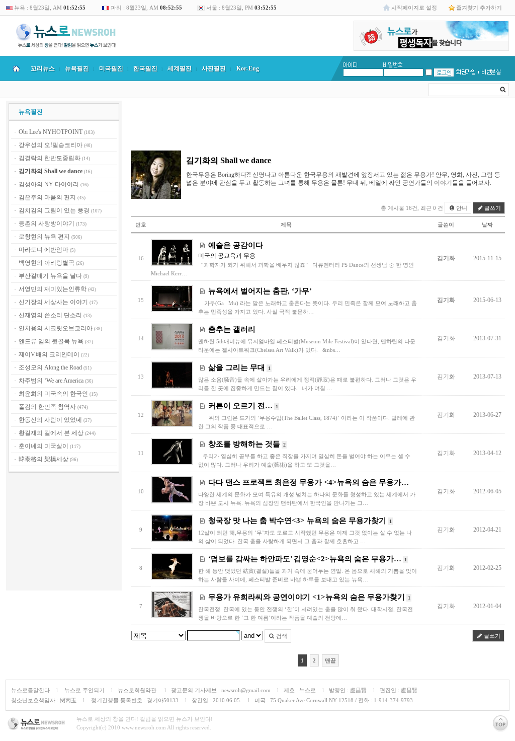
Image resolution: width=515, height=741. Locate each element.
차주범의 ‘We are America (51, 380)
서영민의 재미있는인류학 (53, 288)
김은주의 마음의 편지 (47, 197)
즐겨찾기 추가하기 (479, 8)
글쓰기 (492, 208)
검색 (281, 636)
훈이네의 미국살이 (43, 446)
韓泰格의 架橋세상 (43, 459)
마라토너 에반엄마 (43, 249)
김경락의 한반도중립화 (49, 158)
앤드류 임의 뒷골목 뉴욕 (51, 341)
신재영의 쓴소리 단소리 (50, 315)
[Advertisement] (64, 533)
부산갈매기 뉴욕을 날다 (50, 275)
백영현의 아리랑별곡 (46, 262)
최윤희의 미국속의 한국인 (53, 393)
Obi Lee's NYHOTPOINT (50, 131)
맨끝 (330, 660)
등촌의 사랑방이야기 (46, 223)
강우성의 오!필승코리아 (50, 145)
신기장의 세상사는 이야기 (53, 302)
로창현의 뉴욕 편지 (44, 236)
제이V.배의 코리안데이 (49, 354)
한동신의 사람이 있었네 (50, 419)
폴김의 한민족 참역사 (47, 406)
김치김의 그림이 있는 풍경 (54, 210)
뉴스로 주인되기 (84, 690)
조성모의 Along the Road (50, 367)
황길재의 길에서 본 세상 (51, 432)
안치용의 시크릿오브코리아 (56, 328)
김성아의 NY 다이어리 (49, 184)
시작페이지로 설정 (414, 8)
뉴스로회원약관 (138, 690)
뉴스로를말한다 (30, 690)
